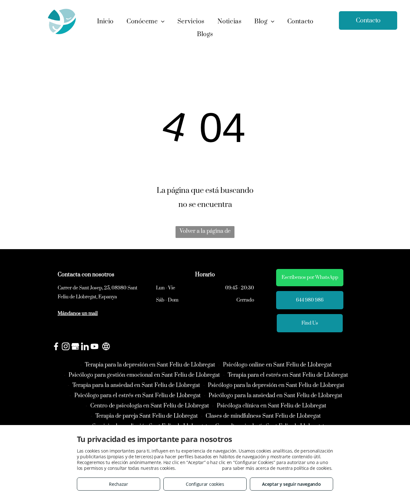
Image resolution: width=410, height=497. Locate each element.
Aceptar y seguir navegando (291, 484)
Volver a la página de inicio (205, 233)
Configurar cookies (205, 484)
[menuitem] (105, 21)
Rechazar (118, 484)
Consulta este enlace (199, 468)
